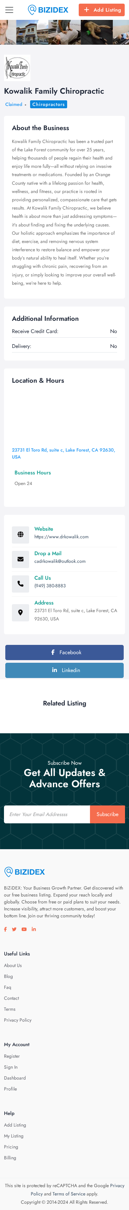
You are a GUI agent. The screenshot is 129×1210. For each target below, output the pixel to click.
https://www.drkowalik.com (61, 536)
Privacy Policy (17, 1020)
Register (12, 1056)
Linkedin (70, 670)
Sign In (11, 1067)
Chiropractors (48, 104)
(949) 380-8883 (50, 585)
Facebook (69, 652)
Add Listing (107, 10)
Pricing (11, 1146)
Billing (10, 1157)
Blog (8, 976)
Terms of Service (69, 1193)
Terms (10, 1009)
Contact (11, 998)
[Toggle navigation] (9, 10)
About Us (13, 965)
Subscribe (107, 814)
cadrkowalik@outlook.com (60, 561)
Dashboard (15, 1078)
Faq (7, 987)
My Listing (13, 1136)
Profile (10, 1089)
